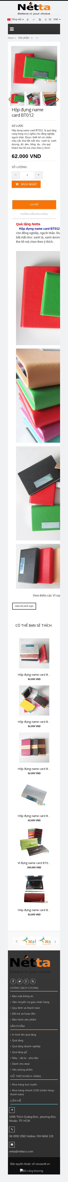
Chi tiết (34, 204)
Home (10, 38)
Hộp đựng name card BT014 (36, 674)
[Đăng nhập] (45, 19)
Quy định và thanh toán (26, 1007)
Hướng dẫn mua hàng (34, 214)
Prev (10, 99)
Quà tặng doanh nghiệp (26, 1046)
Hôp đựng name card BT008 (36, 910)
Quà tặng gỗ (19, 1052)
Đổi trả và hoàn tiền (24, 1013)
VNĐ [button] (56, 19)
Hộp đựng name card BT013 (36, 721)
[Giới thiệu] (39, 19)
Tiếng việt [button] (16, 19)
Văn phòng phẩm (22, 1069)
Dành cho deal (20, 1063)
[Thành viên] (27, 19)
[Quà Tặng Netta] (34, 8)
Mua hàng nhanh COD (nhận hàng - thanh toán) (32, 1092)
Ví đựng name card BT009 (35, 863)
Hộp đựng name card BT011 (36, 769)
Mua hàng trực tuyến (24, 1084)
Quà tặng (17, 1040)
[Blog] (33, 19)
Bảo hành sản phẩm (24, 1019)
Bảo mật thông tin (22, 996)
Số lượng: (19, 167)
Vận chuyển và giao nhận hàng (30, 1001)
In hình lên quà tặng (24, 1034)
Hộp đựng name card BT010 (36, 816)
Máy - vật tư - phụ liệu (25, 1057)
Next (58, 99)
